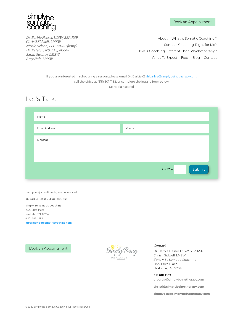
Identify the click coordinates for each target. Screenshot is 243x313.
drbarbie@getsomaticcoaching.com (48, 222)
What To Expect (164, 58)
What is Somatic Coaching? (194, 39)
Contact (210, 58)
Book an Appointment (192, 22)
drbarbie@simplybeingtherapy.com (171, 76)
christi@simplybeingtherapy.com (179, 286)
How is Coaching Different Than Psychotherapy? (177, 51)
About (163, 39)
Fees (185, 58)
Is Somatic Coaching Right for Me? (189, 45)
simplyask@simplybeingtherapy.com (182, 294)
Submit (199, 169)
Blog (196, 58)
